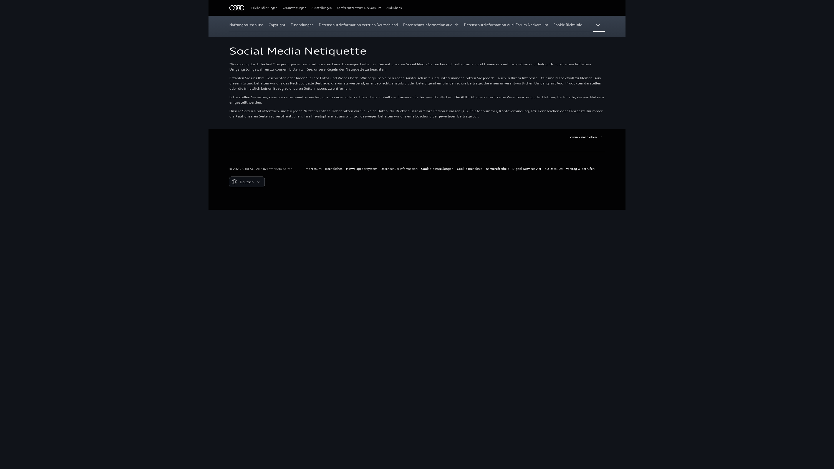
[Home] (236, 7)
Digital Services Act (526, 168)
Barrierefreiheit (497, 168)
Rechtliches (334, 168)
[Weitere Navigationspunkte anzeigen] (599, 24)
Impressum (313, 168)
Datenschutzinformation (399, 168)
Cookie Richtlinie (469, 168)
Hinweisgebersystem (361, 168)
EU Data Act (554, 168)
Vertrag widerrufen (580, 168)
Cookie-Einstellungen (437, 168)
